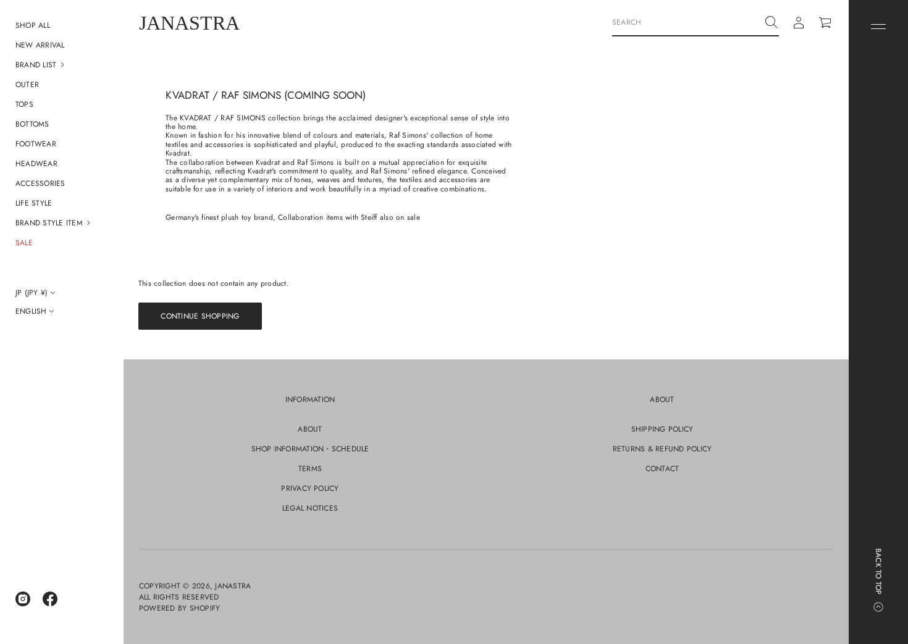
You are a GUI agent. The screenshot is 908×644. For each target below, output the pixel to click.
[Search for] (771, 22)
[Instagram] (22, 599)
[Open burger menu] (878, 26)
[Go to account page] (798, 22)
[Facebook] (50, 599)
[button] (61, 65)
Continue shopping (200, 316)
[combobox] (685, 22)
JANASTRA (189, 23)
